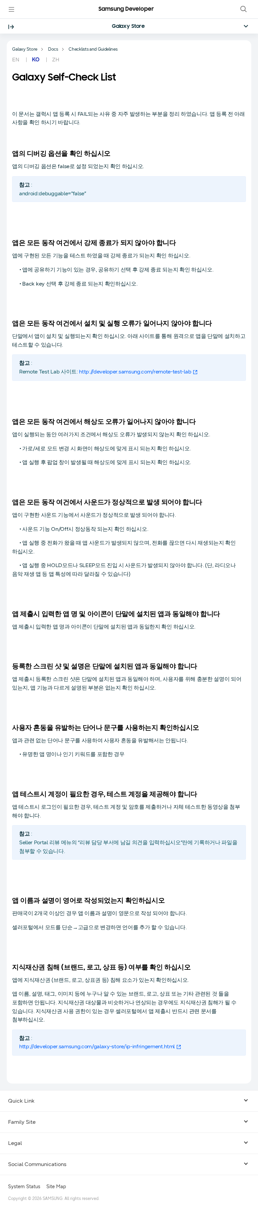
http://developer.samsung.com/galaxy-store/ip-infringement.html (97, 1046)
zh (55, 59)
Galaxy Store (128, 26)
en (16, 59)
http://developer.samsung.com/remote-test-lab (135, 371)
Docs (53, 49)
